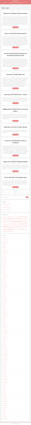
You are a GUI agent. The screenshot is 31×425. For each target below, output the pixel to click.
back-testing (10, 216)
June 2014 (4, 270)
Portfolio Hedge (20, 223)
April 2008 (4, 369)
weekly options (11, 231)
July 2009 (4, 340)
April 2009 (4, 346)
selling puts (20, 227)
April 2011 (4, 306)
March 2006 (4, 416)
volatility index (6, 231)
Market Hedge (19, 219)
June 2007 (4, 388)
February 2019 (5, 237)
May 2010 (4, 321)
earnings (23, 216)
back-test (4, 216)
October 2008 (5, 357)
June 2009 (4, 342)
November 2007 (5, 378)
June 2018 (4, 247)
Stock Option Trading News (6, 209)
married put (23, 219)
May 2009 (4, 344)
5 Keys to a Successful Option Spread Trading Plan (16, 33)
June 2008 (4, 365)
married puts (5, 221)
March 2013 (4, 283)
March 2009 (4, 348)
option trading (24, 221)
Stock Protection (15, 229)
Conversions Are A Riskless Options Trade (15, 74)
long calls (6, 219)
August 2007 (5, 384)
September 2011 (5, 300)
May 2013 (4, 279)
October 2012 (5, 285)
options (12, 221)
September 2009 (5, 336)
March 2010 (4, 325)
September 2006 (5, 405)
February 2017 (5, 258)
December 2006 (5, 399)
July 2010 (4, 317)
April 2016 (4, 264)
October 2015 (5, 266)
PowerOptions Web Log (15, 1)
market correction (14, 219)
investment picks (23, 218)
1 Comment (18, 35)
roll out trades (14, 227)
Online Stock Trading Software (7, 203)
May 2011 (4, 304)
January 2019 (5, 239)
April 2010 (4, 323)
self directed (17, 227)
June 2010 (4, 319)
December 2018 (5, 241)
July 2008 (4, 363)
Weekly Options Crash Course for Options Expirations (15, 127)
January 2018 (5, 249)
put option (4, 227)
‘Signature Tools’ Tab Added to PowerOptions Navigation (15, 162)
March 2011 (4, 308)
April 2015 (4, 268)
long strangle (9, 219)
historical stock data (14, 218)
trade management (21, 229)
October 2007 (5, 380)
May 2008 (4, 367)
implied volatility (19, 218)
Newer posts (15, 193)
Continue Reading (15, 27)
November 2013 (5, 277)
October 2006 (5, 403)
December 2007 (5, 376)
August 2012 (5, 287)
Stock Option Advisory (6, 205)
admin (15, 15)
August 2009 (5, 338)
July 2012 (4, 289)
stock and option (22, 227)
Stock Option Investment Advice (15, 11)
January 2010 (5, 329)
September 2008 (5, 359)
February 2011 (5, 310)
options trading (18, 221)
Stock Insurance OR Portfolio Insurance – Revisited (15, 94)
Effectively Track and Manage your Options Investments (15, 13)
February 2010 (5, 327)
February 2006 (5, 418)
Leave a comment (19, 15)
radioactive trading (9, 227)
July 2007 (4, 386)
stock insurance (9, 229)
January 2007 (5, 397)
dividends (20, 216)
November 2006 (5, 401)
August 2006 (5, 407)
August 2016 (5, 260)
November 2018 (5, 243)
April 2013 (4, 281)
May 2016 (4, 262)
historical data (9, 218)
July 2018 (4, 245)
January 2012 (5, 298)
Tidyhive (19, 423)
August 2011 (5, 302)
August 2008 (5, 361)
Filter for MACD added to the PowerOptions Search (15, 177)
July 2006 (4, 409)
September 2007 (5, 382)
